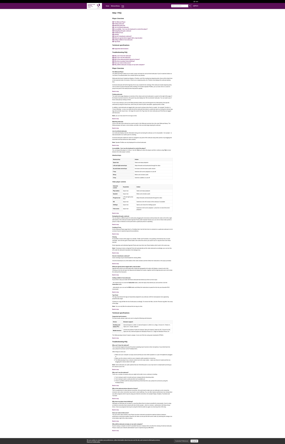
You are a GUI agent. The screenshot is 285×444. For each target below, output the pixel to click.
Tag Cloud (117, 41)
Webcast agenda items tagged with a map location (128, 38)
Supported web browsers (121, 48)
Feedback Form (118, 32)
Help (122, 6)
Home (107, 6)
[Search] (190, 6)
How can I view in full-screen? (122, 63)
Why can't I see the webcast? (122, 57)
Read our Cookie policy (93, 442)
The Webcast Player (119, 22)
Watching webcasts (119, 25)
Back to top (115, 91)
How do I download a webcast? (123, 36)
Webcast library (115, 6)
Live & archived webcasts (121, 27)
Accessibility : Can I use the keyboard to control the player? (131, 29)
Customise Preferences (181, 441)
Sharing (116, 34)
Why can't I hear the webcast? (122, 55)
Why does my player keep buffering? (124, 61)
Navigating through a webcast (122, 31)
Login (196, 1)
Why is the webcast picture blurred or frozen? (127, 59)
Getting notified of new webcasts (123, 39)
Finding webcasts (119, 23)
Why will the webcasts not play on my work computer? (129, 64)
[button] (195, 6)
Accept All (194, 441)
